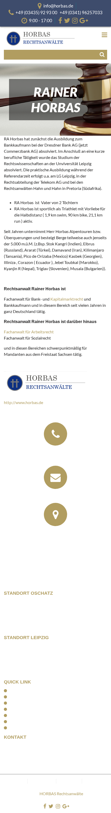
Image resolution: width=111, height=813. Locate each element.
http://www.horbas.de (23, 402)
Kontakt (16, 727)
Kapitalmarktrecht (66, 298)
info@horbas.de (58, 6)
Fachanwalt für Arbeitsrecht (29, 331)
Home (14, 690)
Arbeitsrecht (20, 703)
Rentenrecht (19, 715)
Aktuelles (17, 721)
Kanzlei (15, 696)
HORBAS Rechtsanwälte (61, 793)
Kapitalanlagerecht (25, 709)
